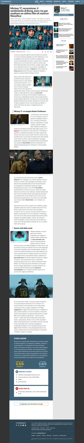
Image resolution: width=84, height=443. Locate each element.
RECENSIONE (12, 51)
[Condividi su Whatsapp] (48, 52)
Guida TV (77, 1)
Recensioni (44, 3)
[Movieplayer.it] (6, 1)
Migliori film (49, 3)
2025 (64, 9)
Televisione (49, 1)
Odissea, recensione (9, 3)
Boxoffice (81, 3)
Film (37, 1)
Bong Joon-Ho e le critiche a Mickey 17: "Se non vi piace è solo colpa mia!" (66, 24)
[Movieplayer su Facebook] (16, 425)
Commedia (63, 10)
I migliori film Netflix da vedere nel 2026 (61, 45)
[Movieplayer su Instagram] (21, 425)
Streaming (71, 1)
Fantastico (68, 10)
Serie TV (42, 1)
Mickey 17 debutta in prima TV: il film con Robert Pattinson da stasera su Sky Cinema (65, 29)
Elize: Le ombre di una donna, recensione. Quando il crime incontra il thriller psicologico (62, 56)
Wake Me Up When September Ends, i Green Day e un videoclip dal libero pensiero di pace (62, 63)
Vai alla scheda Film (64, 14)
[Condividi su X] (45, 52)
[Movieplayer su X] (18, 425)
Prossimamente (68, 3)
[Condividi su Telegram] (51, 52)
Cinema (64, 1)
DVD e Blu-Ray (75, 3)
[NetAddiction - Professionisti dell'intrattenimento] (41, 433)
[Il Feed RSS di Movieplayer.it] (25, 425)
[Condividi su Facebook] (42, 52)
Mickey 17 (17, 130)
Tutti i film (55, 3)
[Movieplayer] (21, 423)
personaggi (57, 1)
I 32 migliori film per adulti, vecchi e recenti (61, 67)
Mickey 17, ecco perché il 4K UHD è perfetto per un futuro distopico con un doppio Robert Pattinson (66, 35)
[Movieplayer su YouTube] (23, 425)
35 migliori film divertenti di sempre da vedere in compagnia (62, 51)
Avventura (67, 9)
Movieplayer (12, 5)
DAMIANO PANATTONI (20, 51)
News (39, 3)
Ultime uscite (61, 3)
